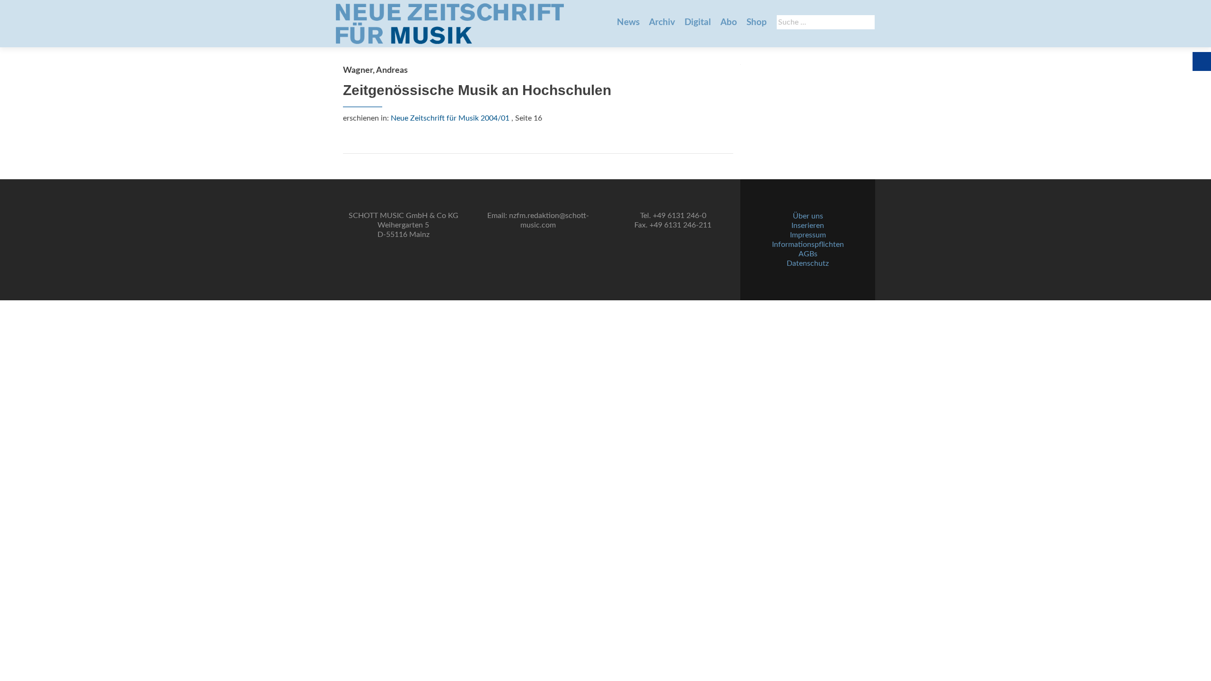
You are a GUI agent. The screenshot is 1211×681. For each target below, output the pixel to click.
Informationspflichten (808, 244)
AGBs (808, 254)
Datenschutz (808, 263)
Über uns (808, 216)
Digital (697, 22)
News (628, 22)
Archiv (662, 22)
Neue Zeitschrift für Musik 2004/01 (450, 118)
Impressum (808, 235)
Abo (728, 22)
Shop (756, 22)
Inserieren (807, 225)
